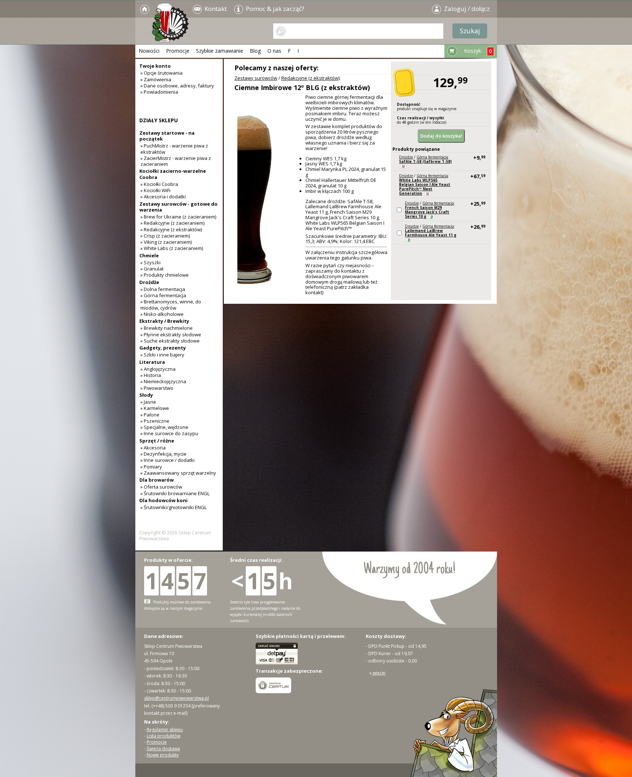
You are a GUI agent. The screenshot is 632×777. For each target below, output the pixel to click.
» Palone (149, 414)
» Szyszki (150, 262)
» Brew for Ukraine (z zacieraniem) (178, 216)
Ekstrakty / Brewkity (164, 321)
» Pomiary (151, 466)
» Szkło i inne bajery (162, 354)
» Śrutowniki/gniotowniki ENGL (173, 507)
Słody (146, 395)
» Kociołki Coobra (159, 184)
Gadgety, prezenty (162, 347)
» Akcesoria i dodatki (163, 196)
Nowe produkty (163, 755)
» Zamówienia (155, 79)
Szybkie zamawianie (219, 50)
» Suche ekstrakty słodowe (170, 340)
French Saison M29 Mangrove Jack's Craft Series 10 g (427, 212)
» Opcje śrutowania (161, 73)
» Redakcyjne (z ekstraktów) (171, 229)
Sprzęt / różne (156, 440)
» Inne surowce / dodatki (167, 460)
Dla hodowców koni (163, 500)
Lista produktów (163, 736)
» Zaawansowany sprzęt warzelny (178, 473)
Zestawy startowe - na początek (167, 136)
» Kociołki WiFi (155, 190)
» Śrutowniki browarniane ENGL (175, 493)
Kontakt (215, 8)
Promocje (177, 50)
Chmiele (149, 255)
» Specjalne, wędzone (164, 427)
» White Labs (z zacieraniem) (171, 248)
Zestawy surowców (255, 78)
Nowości (149, 50)
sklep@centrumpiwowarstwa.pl (176, 698)
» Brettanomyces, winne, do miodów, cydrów (170, 304)
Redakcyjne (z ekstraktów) (310, 78)
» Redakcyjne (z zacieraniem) (172, 223)
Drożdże (406, 157)
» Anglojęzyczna (158, 369)
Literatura (152, 362)
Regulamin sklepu (165, 729)
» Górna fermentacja (163, 295)
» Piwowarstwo (156, 388)
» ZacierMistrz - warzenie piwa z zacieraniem (175, 161)
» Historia (150, 375)
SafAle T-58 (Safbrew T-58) (425, 161)
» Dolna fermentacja (162, 289)
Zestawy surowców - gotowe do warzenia (178, 207)
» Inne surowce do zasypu (169, 433)
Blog (255, 50)
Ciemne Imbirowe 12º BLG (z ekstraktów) (302, 87)
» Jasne (148, 402)
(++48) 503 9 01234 (171, 706)
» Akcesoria (153, 447)
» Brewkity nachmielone (166, 328)
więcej (378, 673)
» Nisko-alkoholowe (162, 314)
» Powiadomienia (159, 92)
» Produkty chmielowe (164, 275)
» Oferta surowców (161, 486)
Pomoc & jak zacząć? (274, 8)
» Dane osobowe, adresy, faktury (177, 85)
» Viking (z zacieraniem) (166, 242)
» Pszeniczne (154, 421)
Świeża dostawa (163, 749)
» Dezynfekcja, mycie (163, 454)
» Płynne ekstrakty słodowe (170, 334)
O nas (274, 50)
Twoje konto (155, 66)
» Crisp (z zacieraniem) (165, 235)
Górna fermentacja (432, 157)
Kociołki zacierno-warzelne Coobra (172, 174)
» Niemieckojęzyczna (163, 381)
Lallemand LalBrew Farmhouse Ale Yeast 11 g (430, 233)
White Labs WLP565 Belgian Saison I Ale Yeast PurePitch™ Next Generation (424, 187)
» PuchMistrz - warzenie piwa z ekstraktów (174, 148)
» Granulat (151, 268)
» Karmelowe (154, 408)
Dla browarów (156, 480)
